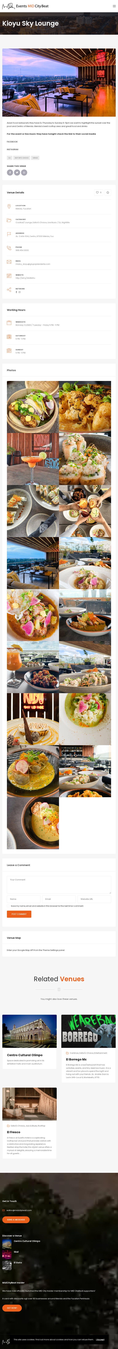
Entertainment (100, 1053)
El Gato (18, 1262)
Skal (16, 1251)
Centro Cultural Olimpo (25, 1055)
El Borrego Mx (76, 1059)
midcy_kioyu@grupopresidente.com (33, 264)
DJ (10, 158)
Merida (19, 208)
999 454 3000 (22, 250)
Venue (35, 158)
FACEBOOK (12, 141)
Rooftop (41, 1125)
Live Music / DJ (54, 222)
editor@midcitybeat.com (19, 1210)
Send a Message (16, 1219)
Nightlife (65, 222)
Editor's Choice (21, 158)
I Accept (100, 1339)
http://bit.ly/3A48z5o (25, 278)
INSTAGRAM (12, 149)
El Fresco (13, 1132)
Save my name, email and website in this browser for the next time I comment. (47, 906)
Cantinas (74, 1053)
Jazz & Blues (31, 1125)
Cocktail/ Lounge (24, 222)
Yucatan (27, 208)
